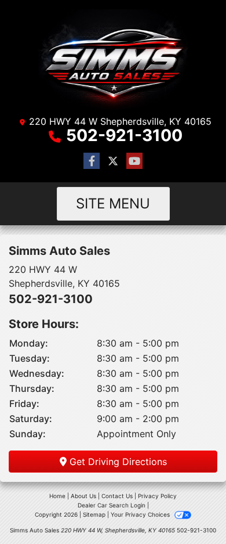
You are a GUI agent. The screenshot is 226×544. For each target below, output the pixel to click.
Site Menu (113, 203)
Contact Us (117, 495)
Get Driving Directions (117, 461)
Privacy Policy (157, 495)
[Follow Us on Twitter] (113, 161)
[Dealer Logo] (113, 59)
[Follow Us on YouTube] (134, 161)
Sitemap (94, 514)
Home (57, 495)
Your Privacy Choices (141, 514)
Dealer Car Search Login (111, 505)
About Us (83, 495)
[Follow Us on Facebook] (91, 161)
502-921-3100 (124, 135)
